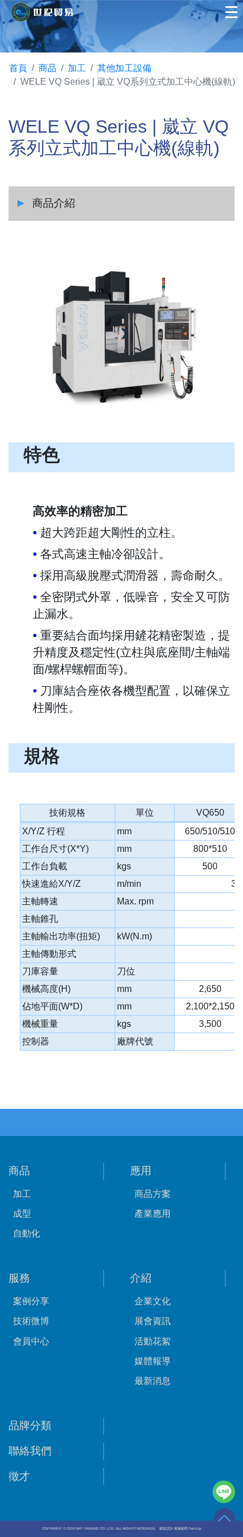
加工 (77, 68)
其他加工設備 (124, 68)
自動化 (26, 1233)
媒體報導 (152, 1361)
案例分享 (31, 1301)
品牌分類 (29, 1425)
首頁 (18, 68)
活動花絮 (152, 1341)
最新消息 (152, 1381)
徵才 (19, 1476)
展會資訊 (152, 1321)
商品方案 (152, 1194)
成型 (22, 1213)
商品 (47, 68)
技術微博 (31, 1321)
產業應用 (152, 1213)
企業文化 (152, 1301)
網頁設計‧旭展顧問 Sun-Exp (180, 1528)
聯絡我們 (29, 1451)
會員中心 (31, 1341)
